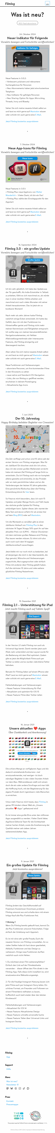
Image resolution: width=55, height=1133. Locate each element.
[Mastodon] (7, 1088)
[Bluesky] (11, 1088)
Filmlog (42, 801)
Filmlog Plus (31, 525)
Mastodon (34, 111)
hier (27, 492)
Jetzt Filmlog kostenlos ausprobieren (22, 121)
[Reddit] (28, 1088)
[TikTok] (24, 1088)
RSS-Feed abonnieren (27, 23)
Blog (15, 515)
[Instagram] (20, 1088)
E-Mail (38, 114)
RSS (20, 515)
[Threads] (16, 1088)
